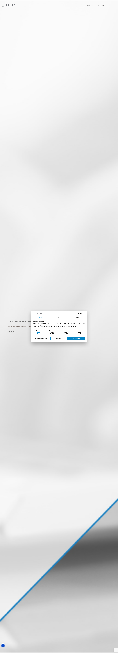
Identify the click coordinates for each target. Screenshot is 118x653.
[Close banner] (84, 313)
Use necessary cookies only (41, 338)
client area (89, 5)
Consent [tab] (40, 317)
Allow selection (59, 338)
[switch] (52, 333)
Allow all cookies (76, 338)
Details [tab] (59, 317)
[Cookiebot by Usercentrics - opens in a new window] (76, 313)
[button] (3, 645)
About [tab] (77, 317)
